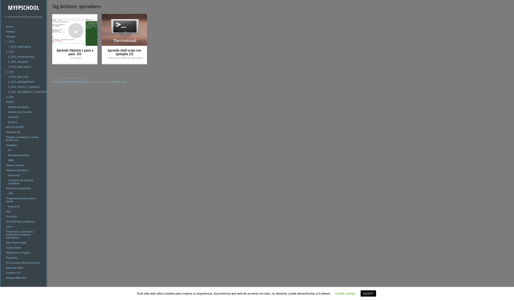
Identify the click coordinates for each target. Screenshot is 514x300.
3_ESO (10, 71)
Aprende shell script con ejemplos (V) (124, 52)
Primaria (10, 36)
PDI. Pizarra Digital (16, 242)
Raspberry (11, 257)
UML (10, 193)
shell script (14, 175)
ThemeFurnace (118, 81)
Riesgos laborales (16, 277)
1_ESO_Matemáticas (19, 46)
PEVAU (10, 101)
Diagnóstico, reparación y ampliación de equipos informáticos (20, 234)
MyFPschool (23, 7)
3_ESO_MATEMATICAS (21, 81)
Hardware (11, 145)
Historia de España (18, 107)
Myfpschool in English (18, 252)
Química (12, 122)
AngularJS (13, 206)
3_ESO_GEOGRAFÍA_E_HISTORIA (27, 91)
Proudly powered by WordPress (69, 81)
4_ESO (10, 96)
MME (11, 160)
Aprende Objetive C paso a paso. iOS (75, 52)
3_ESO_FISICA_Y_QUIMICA (24, 86)
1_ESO (10, 41)
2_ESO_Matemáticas (19, 66)
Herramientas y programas (20, 221)
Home (9, 26)
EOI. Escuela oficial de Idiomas (23, 262)
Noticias (10, 31)
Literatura (13, 117)
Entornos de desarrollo (18, 188)
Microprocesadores (18, 155)
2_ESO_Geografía (18, 61)
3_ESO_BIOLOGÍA (18, 76)
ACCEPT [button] (368, 293)
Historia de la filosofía (20, 112)
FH (9, 150)
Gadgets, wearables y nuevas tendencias (22, 138)
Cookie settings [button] (345, 293)
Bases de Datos (14, 267)
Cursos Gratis (13, 247)
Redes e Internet (15, 165)
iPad (8, 211)
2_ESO (10, 51)
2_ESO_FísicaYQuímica (21, 56)
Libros (9, 226)
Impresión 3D (13, 132)
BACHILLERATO (15, 127)
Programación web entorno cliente (21, 200)
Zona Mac (11, 216)
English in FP (13, 272)
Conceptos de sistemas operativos (21, 181)
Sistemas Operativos (17, 170)
